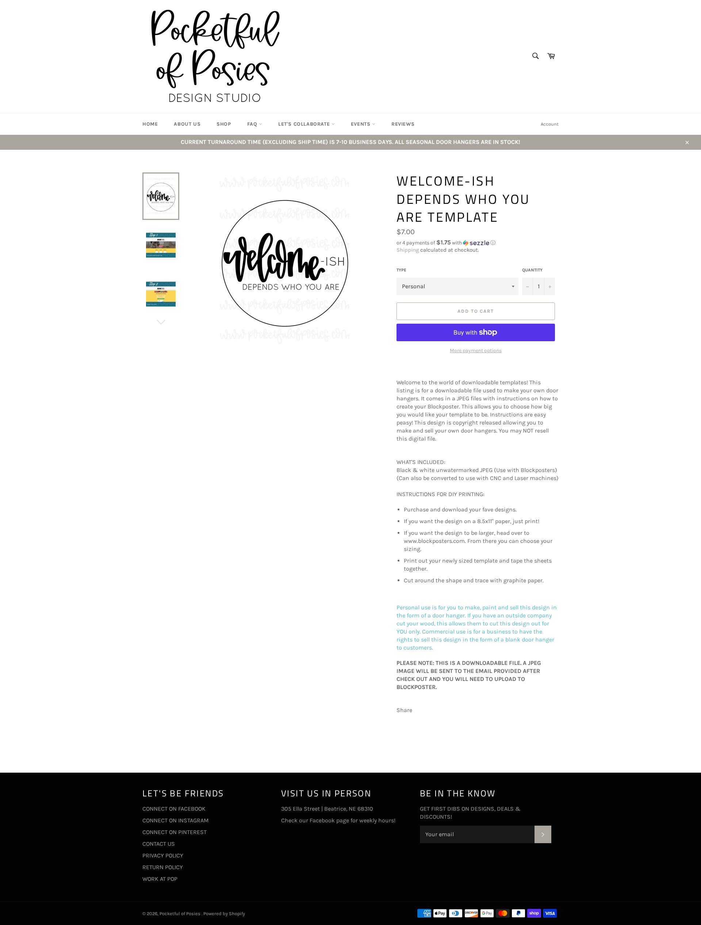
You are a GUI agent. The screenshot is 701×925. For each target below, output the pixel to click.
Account (550, 124)
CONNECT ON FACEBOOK (174, 808)
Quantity (532, 270)
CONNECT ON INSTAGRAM (175, 820)
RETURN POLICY (162, 867)
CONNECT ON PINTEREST (174, 832)
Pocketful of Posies (181, 913)
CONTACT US (158, 843)
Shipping (408, 250)
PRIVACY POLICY (162, 855)
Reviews (402, 124)
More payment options (476, 350)
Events (361, 124)
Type (401, 270)
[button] (478, 242)
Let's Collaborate (305, 124)
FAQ (253, 124)
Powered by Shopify (224, 913)
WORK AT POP (159, 878)
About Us (187, 124)
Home (150, 124)
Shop (224, 124)
